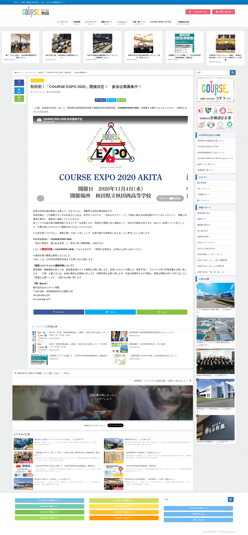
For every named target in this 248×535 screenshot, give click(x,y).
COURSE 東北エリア (49, 506)
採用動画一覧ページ (205, 170)
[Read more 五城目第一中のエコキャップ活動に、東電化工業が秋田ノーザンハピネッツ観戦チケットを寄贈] (144, 43)
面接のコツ (201, 219)
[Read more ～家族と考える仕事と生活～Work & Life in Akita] (185, 43)
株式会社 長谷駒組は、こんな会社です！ (213, 442)
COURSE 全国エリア (198, 508)
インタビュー (204, 200)
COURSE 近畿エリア (123, 500)
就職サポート (204, 194)
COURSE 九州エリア (123, 518)
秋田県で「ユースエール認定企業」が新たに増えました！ (161, 381)
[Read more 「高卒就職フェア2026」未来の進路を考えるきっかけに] (226, 43)
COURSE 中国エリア (123, 506)
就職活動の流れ (203, 213)
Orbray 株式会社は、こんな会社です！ (212, 375)
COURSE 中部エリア (49, 518)
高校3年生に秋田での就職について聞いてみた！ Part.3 (43, 373)
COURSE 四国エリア (123, 512)
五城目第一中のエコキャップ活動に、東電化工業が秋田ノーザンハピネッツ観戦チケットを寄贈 (144, 57)
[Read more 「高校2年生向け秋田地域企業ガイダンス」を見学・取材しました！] (62, 43)
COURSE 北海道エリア (49, 500)
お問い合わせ (224, 12)
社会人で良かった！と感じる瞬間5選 (212, 260)
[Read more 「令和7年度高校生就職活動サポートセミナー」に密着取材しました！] (21, 43)
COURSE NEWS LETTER (160, 22)
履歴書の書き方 (203, 225)
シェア (19, 84)
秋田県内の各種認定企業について (210, 141)
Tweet (19, 92)
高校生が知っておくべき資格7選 (210, 266)
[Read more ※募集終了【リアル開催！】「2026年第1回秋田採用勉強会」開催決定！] (103, 43)
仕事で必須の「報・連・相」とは (210, 272)
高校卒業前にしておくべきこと (210, 254)
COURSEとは (199, 12)
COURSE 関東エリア (49, 512)
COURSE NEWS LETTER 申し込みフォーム (215, 158)
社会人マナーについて (206, 242)
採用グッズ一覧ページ (206, 164)
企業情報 (202, 183)
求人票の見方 (202, 231)
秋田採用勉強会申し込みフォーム (210, 152)
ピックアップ (37, 80)
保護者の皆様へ (203, 236)
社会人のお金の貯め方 (206, 248)
